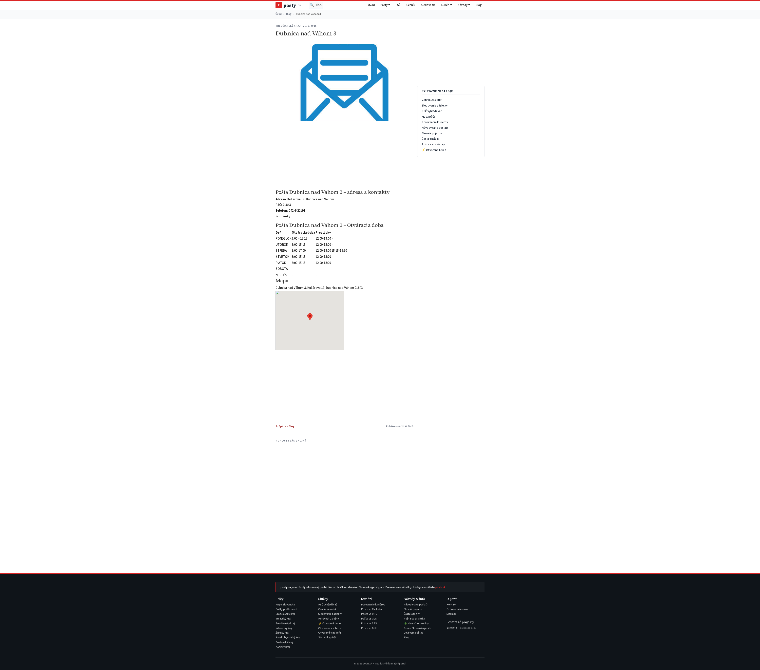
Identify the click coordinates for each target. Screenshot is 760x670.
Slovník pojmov (432, 133)
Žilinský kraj (282, 633)
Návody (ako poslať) (435, 128)
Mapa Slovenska (285, 604)
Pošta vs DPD (369, 614)
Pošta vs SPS (369, 623)
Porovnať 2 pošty (328, 619)
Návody (462, 5)
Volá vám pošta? (413, 633)
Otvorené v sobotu (329, 628)
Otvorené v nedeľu (329, 633)
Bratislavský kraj (285, 614)
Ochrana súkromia (457, 609)
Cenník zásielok (432, 100)
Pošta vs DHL (369, 628)
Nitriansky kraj (284, 628)
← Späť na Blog (285, 426)
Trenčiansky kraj (285, 623)
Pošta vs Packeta (371, 609)
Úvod (371, 5)
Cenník (410, 5)
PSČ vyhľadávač (432, 111)
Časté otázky (430, 139)
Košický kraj (283, 647)
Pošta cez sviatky (433, 144)
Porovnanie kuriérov (435, 122)
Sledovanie (428, 5)
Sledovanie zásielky (434, 105)
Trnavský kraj (283, 619)
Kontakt (451, 604)
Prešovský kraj (284, 642)
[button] (310, 317)
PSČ (398, 5)
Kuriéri (445, 5)
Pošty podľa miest (286, 609)
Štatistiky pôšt (327, 637)
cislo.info (461, 628)
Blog (479, 5)
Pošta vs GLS (369, 619)
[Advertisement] (344, 155)
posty (289, 5)
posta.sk (440, 587)
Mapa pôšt (428, 116)
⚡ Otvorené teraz (434, 150)
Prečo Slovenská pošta (417, 628)
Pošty (384, 5)
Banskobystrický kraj (288, 637)
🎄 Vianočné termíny (416, 623)
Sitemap (451, 614)
